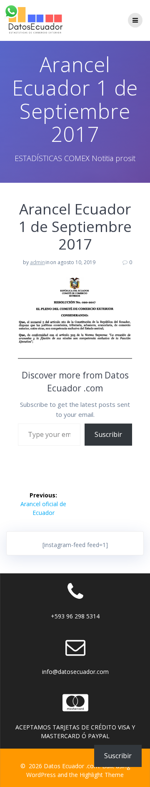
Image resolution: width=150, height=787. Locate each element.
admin (37, 262)
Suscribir (108, 434)
